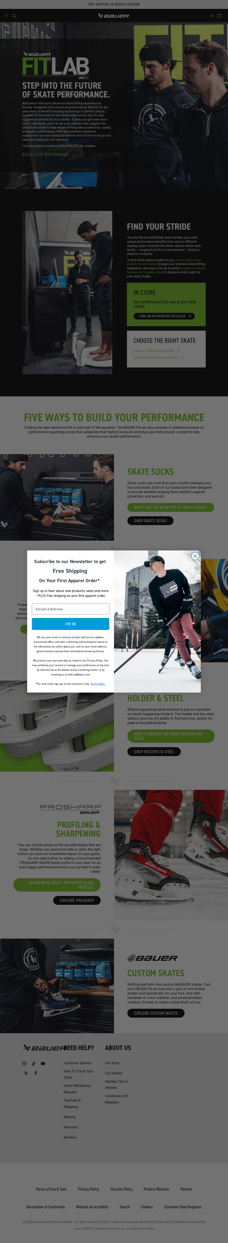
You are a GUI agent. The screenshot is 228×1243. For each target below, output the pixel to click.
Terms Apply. (98, 684)
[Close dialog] (195, 556)
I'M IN (70, 624)
